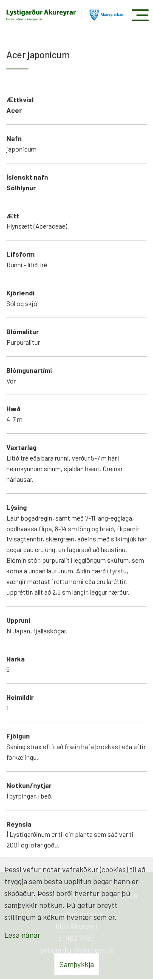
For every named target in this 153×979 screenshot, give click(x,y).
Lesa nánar (22, 934)
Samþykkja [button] (77, 964)
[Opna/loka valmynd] (140, 15)
